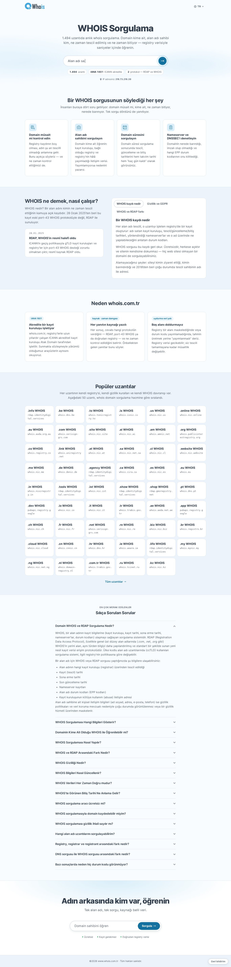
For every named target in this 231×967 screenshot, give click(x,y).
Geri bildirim (218, 961)
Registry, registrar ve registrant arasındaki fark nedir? (92, 844)
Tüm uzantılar (114, 581)
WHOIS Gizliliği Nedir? (70, 763)
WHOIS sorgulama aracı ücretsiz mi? (80, 803)
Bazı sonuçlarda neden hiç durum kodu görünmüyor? (91, 864)
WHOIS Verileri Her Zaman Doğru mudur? (83, 783)
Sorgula (147, 926)
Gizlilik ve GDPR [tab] (157, 203)
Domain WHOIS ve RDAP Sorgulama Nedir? (84, 626)
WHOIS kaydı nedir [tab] (129, 203)
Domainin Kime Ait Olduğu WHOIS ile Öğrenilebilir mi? (91, 732)
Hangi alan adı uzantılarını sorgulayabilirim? (85, 834)
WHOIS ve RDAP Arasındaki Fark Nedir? (82, 752)
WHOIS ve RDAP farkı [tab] (130, 211)
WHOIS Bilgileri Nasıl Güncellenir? (78, 773)
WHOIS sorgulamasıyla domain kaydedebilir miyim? (90, 813)
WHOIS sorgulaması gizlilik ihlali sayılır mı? (84, 823)
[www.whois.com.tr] (35, 6)
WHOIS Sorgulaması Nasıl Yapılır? (78, 742)
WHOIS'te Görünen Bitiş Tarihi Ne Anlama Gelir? (87, 793)
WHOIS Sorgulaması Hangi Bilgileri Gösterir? (85, 722)
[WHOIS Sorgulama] (162, 61)
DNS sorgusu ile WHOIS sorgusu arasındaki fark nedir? (92, 854)
